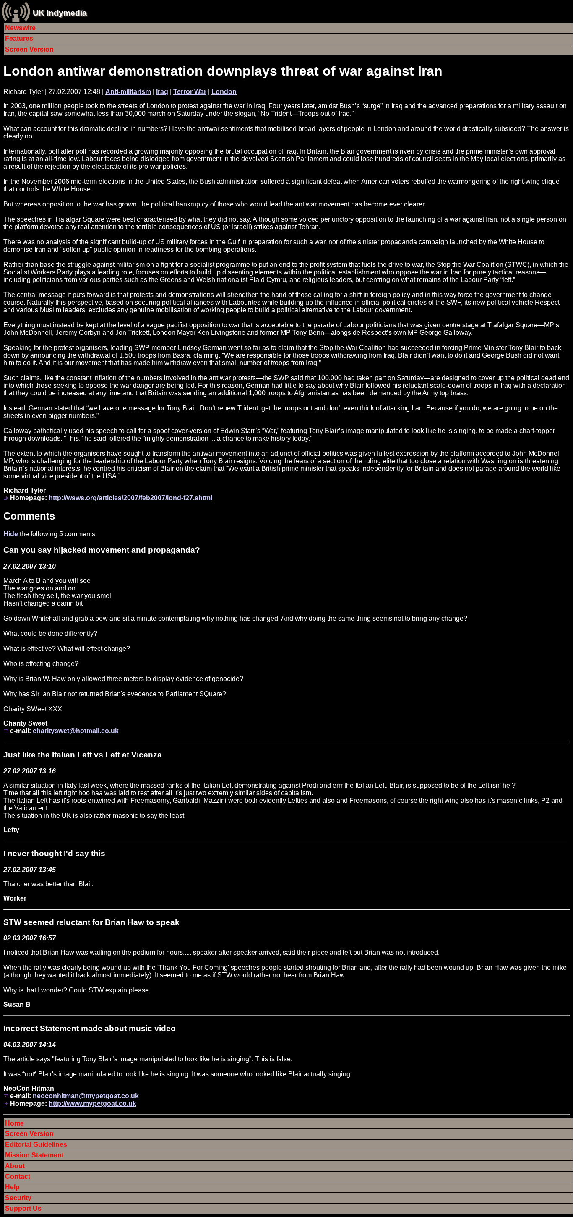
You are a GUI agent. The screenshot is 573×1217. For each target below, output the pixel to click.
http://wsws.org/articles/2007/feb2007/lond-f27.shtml (130, 497)
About (15, 1166)
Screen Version (29, 49)
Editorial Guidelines (36, 1144)
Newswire (20, 27)
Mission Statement (34, 1155)
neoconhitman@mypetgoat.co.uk (86, 1095)
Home (14, 1123)
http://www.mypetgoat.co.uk (92, 1103)
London (224, 91)
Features (19, 38)
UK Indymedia (60, 12)
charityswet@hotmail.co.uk (76, 730)
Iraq (162, 91)
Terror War (189, 91)
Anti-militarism (128, 91)
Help (12, 1187)
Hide (10, 534)
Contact (17, 1176)
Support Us (23, 1208)
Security (18, 1197)
